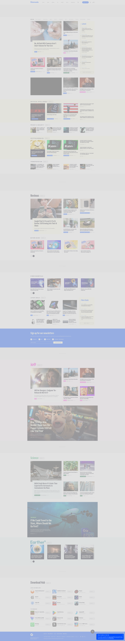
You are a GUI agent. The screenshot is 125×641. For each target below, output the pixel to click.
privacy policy (111, 637)
